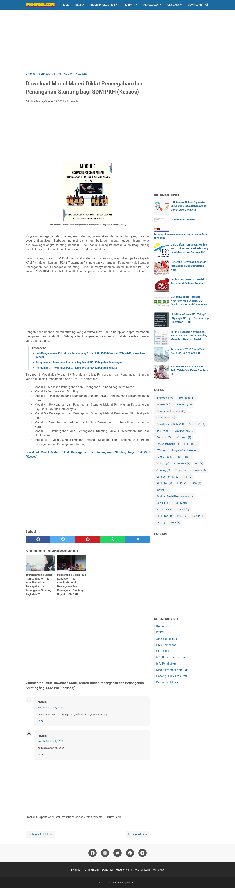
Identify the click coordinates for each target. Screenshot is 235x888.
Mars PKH (158, 869)
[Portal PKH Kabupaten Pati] (40, 5)
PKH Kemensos (166, 645)
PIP (199, 463)
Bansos (163, 404)
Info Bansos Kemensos (171, 657)
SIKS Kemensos (166, 638)
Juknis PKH (164, 509)
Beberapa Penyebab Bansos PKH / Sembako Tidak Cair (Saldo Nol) (190, 266)
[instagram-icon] (105, 853)
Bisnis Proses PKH (102, 4)
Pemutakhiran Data (170, 424)
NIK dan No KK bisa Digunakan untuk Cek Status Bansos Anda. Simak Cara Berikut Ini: (189, 206)
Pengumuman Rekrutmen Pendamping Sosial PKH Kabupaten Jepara (76, 367)
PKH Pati (129, 4)
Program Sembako (184, 450)
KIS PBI (184, 456)
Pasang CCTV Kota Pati (171, 676)
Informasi (164, 397)
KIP (188, 476)
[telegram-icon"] (142, 853)
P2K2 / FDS (164, 456)
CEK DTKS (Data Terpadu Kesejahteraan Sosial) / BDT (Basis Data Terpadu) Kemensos (189, 300)
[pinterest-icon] (130, 853)
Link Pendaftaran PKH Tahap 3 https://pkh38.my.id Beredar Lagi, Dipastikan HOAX (190, 318)
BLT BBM (191, 443)
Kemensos (163, 626)
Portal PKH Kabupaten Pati (122, 882)
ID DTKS (162, 430)
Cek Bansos (165, 417)
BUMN (162, 489)
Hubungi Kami (123, 869)
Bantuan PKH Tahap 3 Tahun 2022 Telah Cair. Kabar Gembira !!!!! (189, 370)
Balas (41, 720)
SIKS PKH (162, 651)
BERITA (79, 4)
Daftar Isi (107, 869)
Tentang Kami (91, 869)
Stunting (163, 470)
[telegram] (137, 539)
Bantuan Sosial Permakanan (174, 496)
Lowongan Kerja (167, 443)
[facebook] (38, 539)
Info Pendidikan (166, 663)
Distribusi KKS (184, 430)
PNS (181, 516)
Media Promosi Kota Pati (172, 670)
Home (65, 4)
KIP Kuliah (164, 483)
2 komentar (72, 101)
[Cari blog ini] (207, 5)
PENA (183, 509)
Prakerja (197, 516)
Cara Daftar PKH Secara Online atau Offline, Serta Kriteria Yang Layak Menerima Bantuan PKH (189, 248)
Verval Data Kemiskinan (190, 470)
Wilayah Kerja (142, 869)
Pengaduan (151, 4)
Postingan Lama (137, 834)
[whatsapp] (112, 539)
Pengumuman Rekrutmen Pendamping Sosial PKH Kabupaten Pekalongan (79, 362)
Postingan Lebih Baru (40, 834)
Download (195, 4)
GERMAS (182, 502)
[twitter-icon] (117, 853)
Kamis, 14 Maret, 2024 (50, 707)
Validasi (162, 463)
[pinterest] (87, 539)
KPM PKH (183, 404)
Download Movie (167, 682)
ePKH (175, 522)
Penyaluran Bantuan (170, 411)
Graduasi (163, 437)
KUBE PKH (182, 463)
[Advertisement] (117, 40)
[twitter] (62, 539)
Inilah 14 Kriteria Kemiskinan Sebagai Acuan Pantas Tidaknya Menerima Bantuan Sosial (190, 335)
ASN (196, 483)
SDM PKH (186, 397)
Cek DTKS (197, 424)
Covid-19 (163, 502)
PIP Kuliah (164, 516)
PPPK (182, 483)
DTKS (161, 450)
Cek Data (173, 4)
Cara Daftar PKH (167, 476)
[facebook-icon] (92, 853)
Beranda (75, 869)
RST (160, 522)
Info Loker (183, 437)
